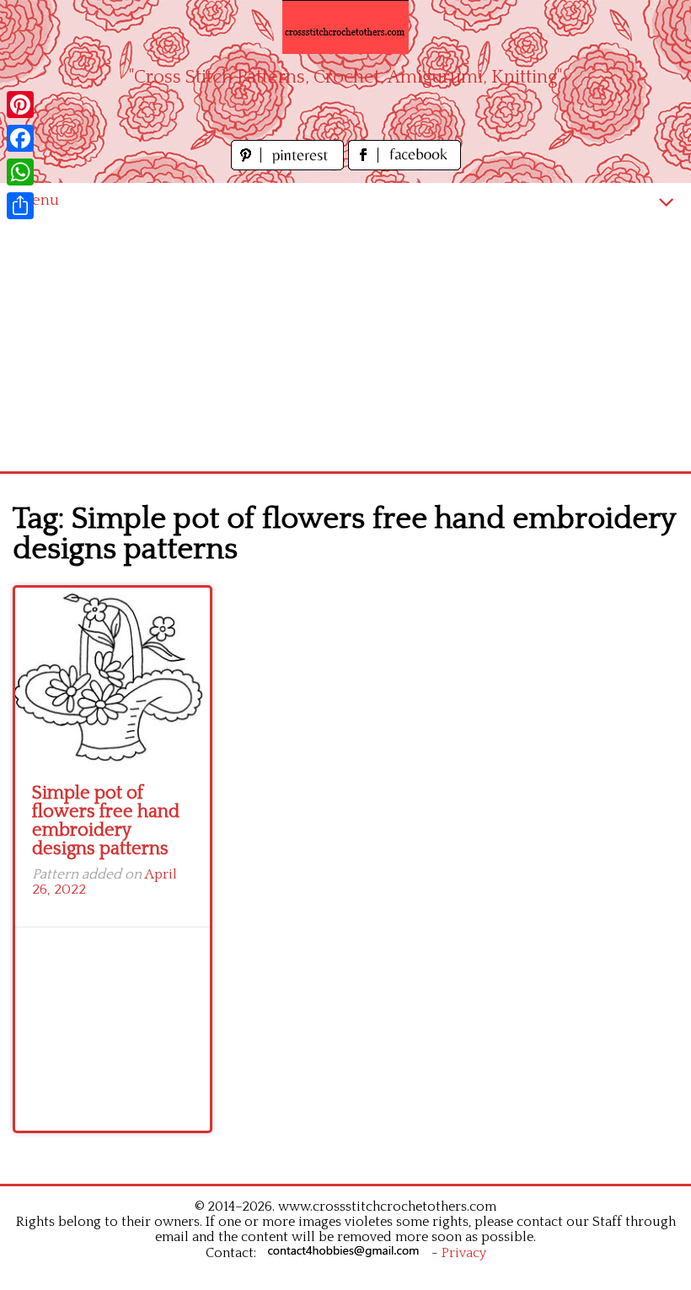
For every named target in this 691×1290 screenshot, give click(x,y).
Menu (38, 200)
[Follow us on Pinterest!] (289, 166)
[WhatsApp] (20, 172)
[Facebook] (20, 138)
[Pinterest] (20, 104)
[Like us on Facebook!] (404, 166)
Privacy (464, 1252)
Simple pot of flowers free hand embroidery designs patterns (105, 820)
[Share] (20, 206)
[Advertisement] (345, 345)
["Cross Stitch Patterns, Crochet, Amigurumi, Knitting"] (345, 27)
